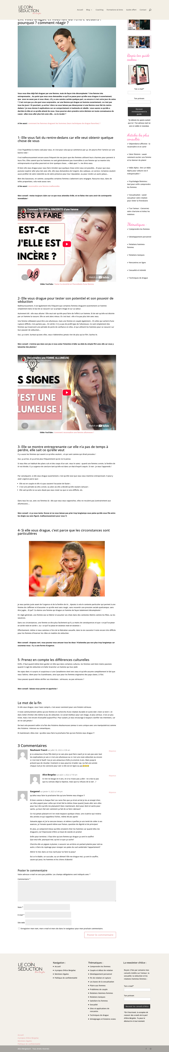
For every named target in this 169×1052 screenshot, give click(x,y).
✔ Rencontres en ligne (136, 262)
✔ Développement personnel (139, 237)
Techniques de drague (99, 1015)
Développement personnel (101, 974)
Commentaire (24, 879)
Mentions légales (62, 974)
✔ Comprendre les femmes (138, 229)
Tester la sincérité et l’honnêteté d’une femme (74, 284)
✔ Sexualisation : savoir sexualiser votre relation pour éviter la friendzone (137, 198)
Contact (143, 10)
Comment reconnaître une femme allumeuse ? (74, 432)
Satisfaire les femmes (99, 1001)
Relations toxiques (97, 997)
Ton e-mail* (139, 89)
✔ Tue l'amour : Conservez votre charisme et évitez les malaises (138, 211)
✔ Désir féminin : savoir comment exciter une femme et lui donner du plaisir (139, 157)
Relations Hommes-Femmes (101, 993)
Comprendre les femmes (100, 966)
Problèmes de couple (99, 989)
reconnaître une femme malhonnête (44, 186)
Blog (88, 10)
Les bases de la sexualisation (102, 982)
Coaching (99, 10)
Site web (21, 922)
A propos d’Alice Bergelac (65, 970)
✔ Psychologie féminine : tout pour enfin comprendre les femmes (139, 184)
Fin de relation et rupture (100, 978)
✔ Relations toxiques (136, 255)
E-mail (21, 915)
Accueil (80, 10)
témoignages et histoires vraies (103, 1019)
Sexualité (94, 1004)
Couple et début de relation (101, 970)
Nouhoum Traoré (38, 750)
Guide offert (131, 10)
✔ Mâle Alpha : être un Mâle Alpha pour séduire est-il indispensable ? (139, 171)
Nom (20, 907)
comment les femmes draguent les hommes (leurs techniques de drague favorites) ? (64, 123)
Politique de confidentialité (66, 978)
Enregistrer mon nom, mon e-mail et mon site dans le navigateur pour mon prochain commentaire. (62, 928)
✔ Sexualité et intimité (136, 270)
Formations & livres (115, 10)
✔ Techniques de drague (137, 278)
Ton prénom (139, 98)
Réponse (112, 751)
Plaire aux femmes (98, 985)
